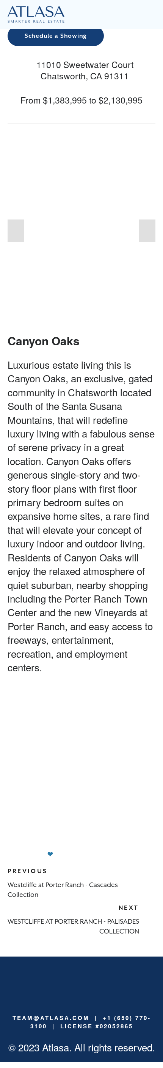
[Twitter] (106, 982)
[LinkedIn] (57, 982)
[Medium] (69, 982)
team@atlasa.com (51, 1018)
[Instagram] (81, 982)
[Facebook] (93, 982)
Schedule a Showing (56, 36)
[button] (16, 230)
